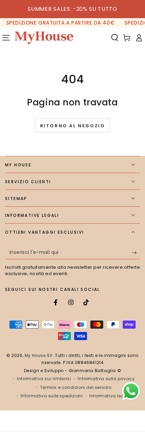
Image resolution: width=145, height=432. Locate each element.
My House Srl (39, 355)
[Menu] (6, 38)
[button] (115, 38)
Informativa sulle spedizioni (52, 396)
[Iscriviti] (136, 252)
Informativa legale (110, 396)
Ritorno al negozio (72, 126)
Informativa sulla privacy (106, 378)
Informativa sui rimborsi (44, 378)
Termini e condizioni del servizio (76, 387)
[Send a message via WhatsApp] (131, 391)
